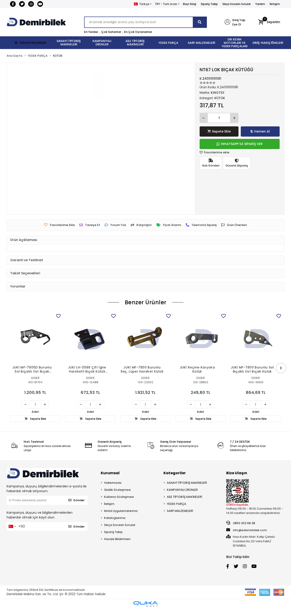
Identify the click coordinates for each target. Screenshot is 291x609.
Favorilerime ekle (216, 152)
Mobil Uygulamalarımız (121, 511)
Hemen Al (262, 131)
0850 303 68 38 (243, 523)
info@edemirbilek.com (250, 530)
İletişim (275, 4)
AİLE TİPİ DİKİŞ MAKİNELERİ (184, 497)
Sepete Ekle (221, 131)
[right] (281, 368)
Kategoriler (174, 473)
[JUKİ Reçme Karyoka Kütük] (200, 338)
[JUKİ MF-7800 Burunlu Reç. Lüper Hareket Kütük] (145, 338)
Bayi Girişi (189, 4)
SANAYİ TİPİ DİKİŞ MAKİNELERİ (187, 483)
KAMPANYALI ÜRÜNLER (182, 490)
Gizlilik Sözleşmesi (117, 490)
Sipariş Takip (209, 4)
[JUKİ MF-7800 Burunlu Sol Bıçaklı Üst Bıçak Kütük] (255, 338)
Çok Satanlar (111, 32)
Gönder (79, 500)
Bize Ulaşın (236, 473)
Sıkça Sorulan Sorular (236, 4)
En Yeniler (91, 32)
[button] (269, 22)
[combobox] (12, 526)
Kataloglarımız (114, 518)
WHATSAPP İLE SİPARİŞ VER (242, 144)
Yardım (260, 4)
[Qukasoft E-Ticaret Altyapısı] (145, 604)
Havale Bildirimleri (117, 539)
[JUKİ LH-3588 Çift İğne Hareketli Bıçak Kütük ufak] (90, 338)
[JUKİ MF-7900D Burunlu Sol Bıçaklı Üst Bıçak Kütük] (35, 338)
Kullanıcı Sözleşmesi (119, 497)
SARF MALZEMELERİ (180, 511)
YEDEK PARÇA (176, 504)
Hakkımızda (112, 483)
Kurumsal (110, 473)
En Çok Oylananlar (138, 32)
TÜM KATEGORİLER (32, 43)
